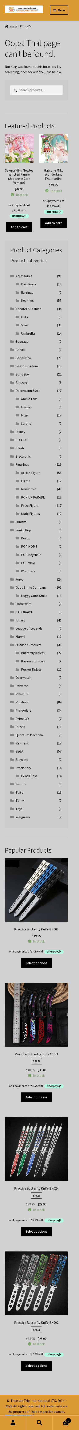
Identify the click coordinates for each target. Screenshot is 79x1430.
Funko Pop (23, 530)
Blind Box (22, 374)
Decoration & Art (28, 390)
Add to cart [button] (19, 227)
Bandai (20, 350)
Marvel (20, 636)
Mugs (25, 415)
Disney (20, 432)
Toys (19, 809)
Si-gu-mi (22, 759)
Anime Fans (29, 399)
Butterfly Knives (33, 653)
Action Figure (30, 473)
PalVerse (22, 686)
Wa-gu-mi (23, 817)
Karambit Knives (33, 661)
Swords (21, 784)
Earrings (27, 292)
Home (13, 26)
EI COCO (22, 440)
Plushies (22, 702)
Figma (25, 481)
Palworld (22, 694)
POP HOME (29, 546)
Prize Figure (29, 505)
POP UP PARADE (33, 497)
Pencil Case (29, 776)
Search (39, 1423)
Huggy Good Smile (34, 596)
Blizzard (22, 382)
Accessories (24, 276)
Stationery (23, 768)
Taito (19, 792)
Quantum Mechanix (29, 735)
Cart (61, 1419)
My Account (13, 1423)
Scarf (24, 325)
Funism (21, 522)
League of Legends (29, 628)
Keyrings (27, 300)
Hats (24, 317)
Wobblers (28, 571)
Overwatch (23, 677)
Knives (20, 620)
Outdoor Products (29, 645)
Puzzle (20, 727)
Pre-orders (23, 710)
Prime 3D (22, 718)
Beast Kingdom (27, 366)
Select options (36, 963)
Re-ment (22, 743)
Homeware (23, 604)
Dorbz (25, 538)
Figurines (22, 464)
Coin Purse (28, 284)
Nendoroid (28, 489)
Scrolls (26, 423)
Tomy (20, 800)
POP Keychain (31, 555)
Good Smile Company (31, 587)
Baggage (22, 341)
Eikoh (20, 448)
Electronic (23, 456)
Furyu (19, 579)
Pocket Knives (31, 669)
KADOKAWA (24, 612)
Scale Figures (30, 513)
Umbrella (28, 333)
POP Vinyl (28, 563)
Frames (26, 407)
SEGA (19, 751)
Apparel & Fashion (29, 309)
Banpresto (23, 358)
